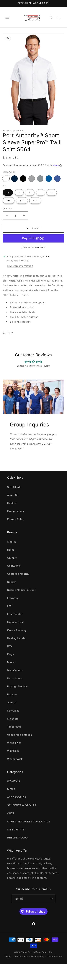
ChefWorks (14, 565)
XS (7, 192)
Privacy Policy (15, 519)
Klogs (10, 654)
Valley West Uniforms (31, 952)
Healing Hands (16, 638)
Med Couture (15, 670)
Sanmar (12, 702)
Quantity (7, 208)
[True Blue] (49, 178)
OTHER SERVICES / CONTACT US (28, 821)
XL (51, 192)
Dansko (11, 581)
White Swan (14, 742)
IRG (9, 646)
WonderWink (15, 758)
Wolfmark (13, 750)
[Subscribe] (51, 899)
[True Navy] (14, 178)
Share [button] (9, 332)
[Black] (23, 178)
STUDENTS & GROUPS (21, 805)
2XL (8, 200)
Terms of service (55, 956)
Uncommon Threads (19, 734)
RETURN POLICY (18, 837)
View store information (20, 265)
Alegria (11, 541)
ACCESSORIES (16, 797)
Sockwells (13, 710)
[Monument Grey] (31, 178)
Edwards (12, 597)
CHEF (10, 813)
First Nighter (15, 614)
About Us (12, 495)
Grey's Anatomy (16, 630)
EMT (10, 606)
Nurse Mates (15, 678)
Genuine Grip (15, 622)
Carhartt (12, 557)
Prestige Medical (17, 686)
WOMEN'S (13, 781)
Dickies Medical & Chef (21, 589)
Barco (10, 549)
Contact (12, 503)
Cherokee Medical (18, 573)
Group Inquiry (15, 511)
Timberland (14, 726)
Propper (12, 694)
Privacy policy (37, 956)
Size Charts (14, 487)
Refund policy (21, 956)
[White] (6, 178)
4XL (35, 200)
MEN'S (11, 789)
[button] (7, 17)
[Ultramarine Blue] (57, 178)
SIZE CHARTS (16, 829)
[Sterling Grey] (40, 178)
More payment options (33, 247)
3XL (22, 200)
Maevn (11, 662)
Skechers (13, 718)
